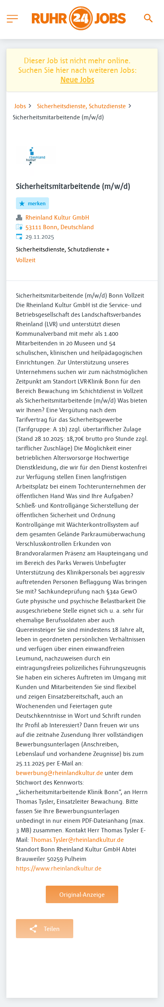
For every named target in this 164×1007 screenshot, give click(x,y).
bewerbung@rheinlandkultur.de (59, 773)
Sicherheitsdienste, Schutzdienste (81, 106)
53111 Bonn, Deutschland (59, 227)
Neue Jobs (77, 79)
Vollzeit (25, 260)
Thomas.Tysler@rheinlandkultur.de (77, 839)
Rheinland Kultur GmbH (57, 217)
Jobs (20, 106)
